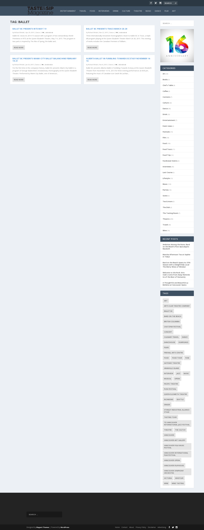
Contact (124, 527)
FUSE (187, 358)
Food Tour (177, 358)
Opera (177, 378)
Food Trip (167, 155)
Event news (167, 126)
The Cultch (180, 430)
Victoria (168, 478)
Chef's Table (168, 85)
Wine (165, 230)
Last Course (167, 172)
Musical (167, 378)
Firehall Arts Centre (173, 353)
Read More (18, 47)
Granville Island (171, 368)
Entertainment (68, 11)
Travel (82, 11)
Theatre (138, 11)
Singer (167, 404)
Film (166, 11)
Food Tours (167, 149)
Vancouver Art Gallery (174, 440)
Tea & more (167, 201)
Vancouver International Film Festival (176, 454)
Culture (126, 11)
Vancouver (169, 435)
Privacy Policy (141, 527)
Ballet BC (168, 311)
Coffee (165, 91)
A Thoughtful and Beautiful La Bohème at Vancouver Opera (175, 284)
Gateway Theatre (172, 363)
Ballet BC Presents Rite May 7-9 (29, 29)
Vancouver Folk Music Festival (174, 446)
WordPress (65, 527)
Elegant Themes (42, 527)
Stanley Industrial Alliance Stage (176, 411)
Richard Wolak (19, 33)
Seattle (180, 399)
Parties (165, 190)
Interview (168, 373)
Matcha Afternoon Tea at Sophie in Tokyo (176, 255)
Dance (158, 11)
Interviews (104, 11)
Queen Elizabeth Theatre (175, 394)
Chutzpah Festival (172, 327)
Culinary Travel (171, 337)
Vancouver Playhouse (174, 465)
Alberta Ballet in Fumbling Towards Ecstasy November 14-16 (118, 59)
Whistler (179, 478)
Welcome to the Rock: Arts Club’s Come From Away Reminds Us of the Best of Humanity (176, 274)
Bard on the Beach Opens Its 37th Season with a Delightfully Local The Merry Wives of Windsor (176, 264)
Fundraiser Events (170, 161)
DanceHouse (169, 342)
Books (165, 79)
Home (117, 527)
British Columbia (171, 321)
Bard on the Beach (172, 316)
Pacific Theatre (171, 384)
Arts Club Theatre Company (177, 306)
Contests (166, 97)
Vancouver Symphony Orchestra (174, 472)
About (131, 527)
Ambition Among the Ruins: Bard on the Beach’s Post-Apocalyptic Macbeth (176, 246)
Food (92, 11)
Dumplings (183, 342)
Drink (115, 11)
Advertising (162, 527)
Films (166, 347)
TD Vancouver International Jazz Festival (177, 423)
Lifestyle (166, 178)
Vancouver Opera (172, 460)
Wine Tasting (178, 483)
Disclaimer (152, 527)
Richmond (168, 399)
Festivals (166, 132)
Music (148, 11)
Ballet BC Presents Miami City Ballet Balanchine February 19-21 (44, 59)
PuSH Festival (170, 389)
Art (174, 11)
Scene (165, 196)
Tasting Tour (170, 417)
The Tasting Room (170, 213)
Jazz (178, 373)
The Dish (166, 207)
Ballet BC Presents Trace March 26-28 (106, 29)
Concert (168, 332)
